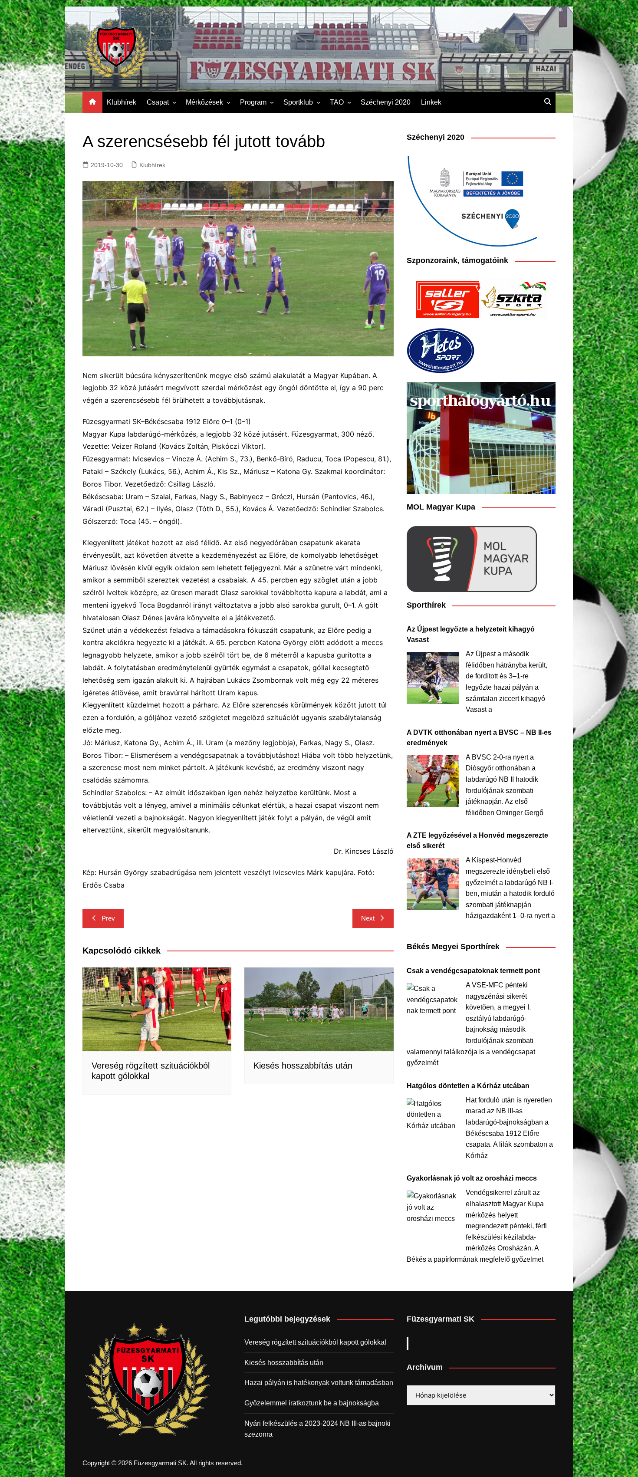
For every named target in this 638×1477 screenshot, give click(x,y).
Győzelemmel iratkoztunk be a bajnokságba (311, 1403)
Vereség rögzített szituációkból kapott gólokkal (315, 1342)
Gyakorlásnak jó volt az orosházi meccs (472, 1178)
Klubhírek (121, 102)
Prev (108, 918)
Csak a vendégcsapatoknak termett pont (473, 970)
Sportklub (298, 102)
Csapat (158, 102)
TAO (337, 102)
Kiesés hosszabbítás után (302, 1065)
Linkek (431, 102)
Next (368, 918)
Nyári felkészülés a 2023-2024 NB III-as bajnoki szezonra (317, 1429)
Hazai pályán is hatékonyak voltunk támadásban (318, 1382)
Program (253, 102)
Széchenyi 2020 (386, 102)
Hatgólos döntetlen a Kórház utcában (468, 1085)
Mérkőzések (204, 102)
